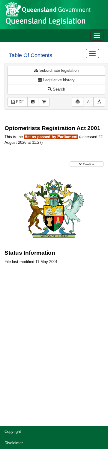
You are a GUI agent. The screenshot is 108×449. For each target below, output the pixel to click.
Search (58, 89)
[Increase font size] (99, 102)
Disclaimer (13, 443)
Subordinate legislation (58, 70)
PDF (19, 102)
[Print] (77, 102)
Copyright (12, 431)
